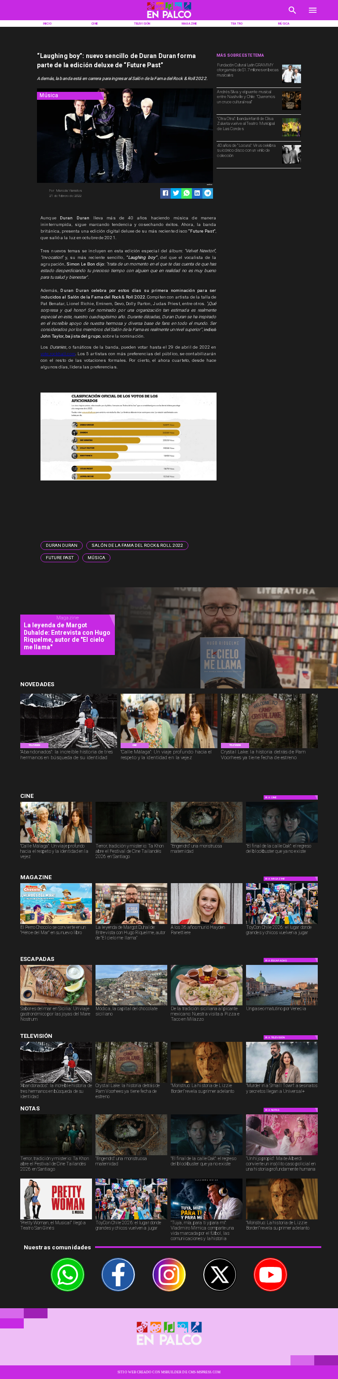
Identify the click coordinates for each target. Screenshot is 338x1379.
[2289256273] (291, 82)
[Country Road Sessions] (291, 109)
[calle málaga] (169, 747)
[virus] (291, 163)
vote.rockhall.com (57, 353)
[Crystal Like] (269, 747)
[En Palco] (292, 16)
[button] (61, 545)
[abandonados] (68, 747)
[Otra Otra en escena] (291, 136)
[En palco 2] (169, 19)
